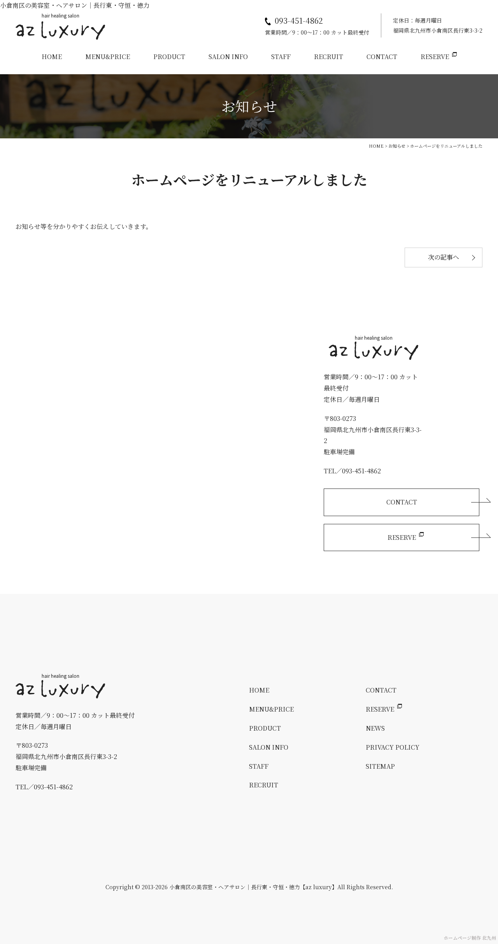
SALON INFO (228, 56)
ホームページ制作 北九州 (470, 937)
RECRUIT (328, 56)
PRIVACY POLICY (392, 747)
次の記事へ (443, 257)
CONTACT (381, 56)
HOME (52, 56)
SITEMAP (380, 766)
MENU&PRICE (107, 56)
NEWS (375, 728)
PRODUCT (169, 56)
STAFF (281, 56)
